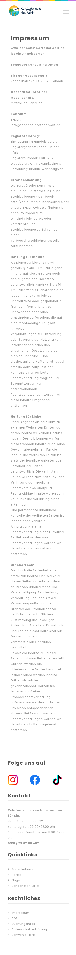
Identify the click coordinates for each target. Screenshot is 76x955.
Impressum (20, 913)
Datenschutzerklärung (29, 929)
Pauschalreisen (24, 869)
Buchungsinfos (23, 924)
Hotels (16, 875)
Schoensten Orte (25, 886)
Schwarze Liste (23, 935)
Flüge (16, 880)
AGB (15, 918)
